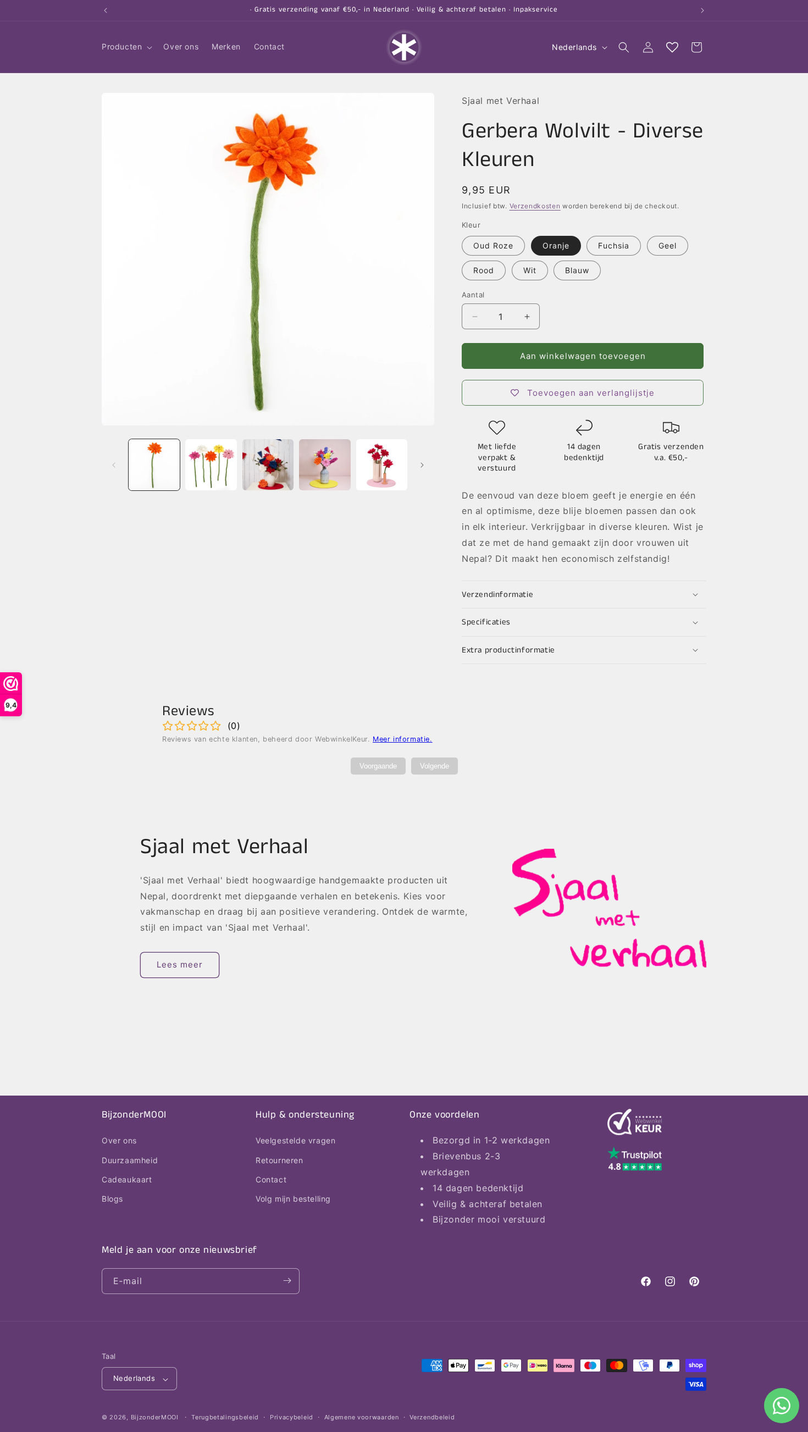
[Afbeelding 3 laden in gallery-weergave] (268, 464)
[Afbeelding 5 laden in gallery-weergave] (381, 464)
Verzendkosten (535, 206)
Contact (271, 1179)
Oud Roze (493, 245)
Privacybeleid (291, 1417)
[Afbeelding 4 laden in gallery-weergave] (324, 464)
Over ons (119, 1140)
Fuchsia (613, 245)
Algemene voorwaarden (361, 1417)
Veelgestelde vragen (295, 1140)
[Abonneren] (287, 1280)
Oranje (556, 245)
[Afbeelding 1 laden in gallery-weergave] (154, 464)
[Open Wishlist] (672, 47)
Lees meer (180, 964)
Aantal (473, 294)
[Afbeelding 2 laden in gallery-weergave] (210, 464)
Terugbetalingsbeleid (225, 1417)
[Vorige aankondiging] (105, 10)
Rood (483, 270)
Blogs (112, 1198)
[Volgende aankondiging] (702, 10)
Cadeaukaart (127, 1179)
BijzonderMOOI (155, 1418)
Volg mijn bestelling (293, 1198)
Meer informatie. (403, 739)
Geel (667, 245)
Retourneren (279, 1159)
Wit (529, 270)
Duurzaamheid (130, 1159)
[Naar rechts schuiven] (422, 465)
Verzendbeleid (432, 1417)
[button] (126, 46)
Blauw (577, 270)
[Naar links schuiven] (114, 465)
